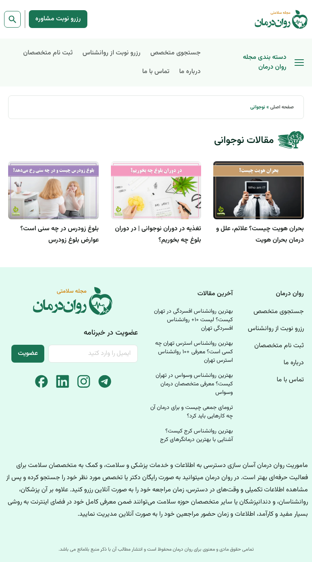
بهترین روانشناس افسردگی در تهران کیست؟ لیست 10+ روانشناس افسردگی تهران (193, 320)
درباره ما (190, 72)
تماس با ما (155, 72)
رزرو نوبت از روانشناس (111, 53)
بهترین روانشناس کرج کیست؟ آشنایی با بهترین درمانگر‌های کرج (196, 435)
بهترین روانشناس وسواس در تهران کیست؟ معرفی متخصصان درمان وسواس (194, 384)
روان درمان (290, 294)
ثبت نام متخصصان (48, 53)
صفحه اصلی (282, 107)
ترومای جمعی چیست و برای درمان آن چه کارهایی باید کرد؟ (191, 412)
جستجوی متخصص (175, 53)
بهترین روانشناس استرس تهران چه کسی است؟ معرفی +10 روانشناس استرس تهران (194, 352)
